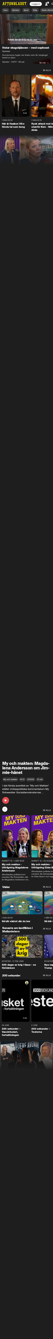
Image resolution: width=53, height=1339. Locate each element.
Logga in (36, 4)
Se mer (42, 63)
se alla (47, 70)
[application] (26, 29)
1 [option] (4, 809)
